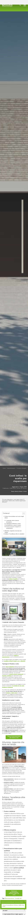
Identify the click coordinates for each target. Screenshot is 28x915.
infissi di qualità (13, 579)
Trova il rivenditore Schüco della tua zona (13, 906)
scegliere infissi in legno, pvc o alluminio (14, 661)
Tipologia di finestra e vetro (13, 523)
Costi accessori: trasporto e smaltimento (13, 527)
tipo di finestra (10, 666)
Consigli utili (18, 898)
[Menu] (24, 5)
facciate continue (6, 675)
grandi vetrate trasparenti (16, 674)
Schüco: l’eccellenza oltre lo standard (14, 534)
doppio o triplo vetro (11, 692)
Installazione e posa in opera (13, 525)
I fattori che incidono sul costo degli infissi (14, 517)
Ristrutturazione (9, 898)
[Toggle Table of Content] (22, 513)
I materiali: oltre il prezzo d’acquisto (12, 521)
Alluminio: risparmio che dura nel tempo (13, 531)
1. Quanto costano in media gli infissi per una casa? (14, 910)
